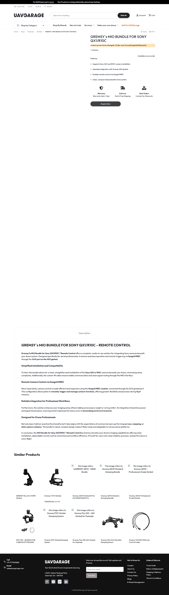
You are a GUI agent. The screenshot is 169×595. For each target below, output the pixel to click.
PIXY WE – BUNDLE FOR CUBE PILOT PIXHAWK (25, 568)
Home (16, 32)
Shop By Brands (60, 25)
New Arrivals (75, 25)
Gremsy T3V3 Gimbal (52, 522)
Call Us (30, 6)
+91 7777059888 (13, 589)
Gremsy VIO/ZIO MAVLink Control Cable (139, 568)
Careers (130, 592)
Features (93, 58)
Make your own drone (106, 25)
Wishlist (49, 6)
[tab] (84, 359)
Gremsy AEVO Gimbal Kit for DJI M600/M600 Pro (84, 523)
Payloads (31, 32)
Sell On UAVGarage (131, 25)
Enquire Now (105, 104)
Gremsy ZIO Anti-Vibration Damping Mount (111, 568)
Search (124, 15)
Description (84, 359)
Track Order (21, 6)
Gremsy (95, 50)
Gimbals (39, 32)
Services (88, 25)
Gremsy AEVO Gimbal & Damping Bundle (110, 523)
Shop (22, 32)
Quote (20, 2)
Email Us (38, 6)
